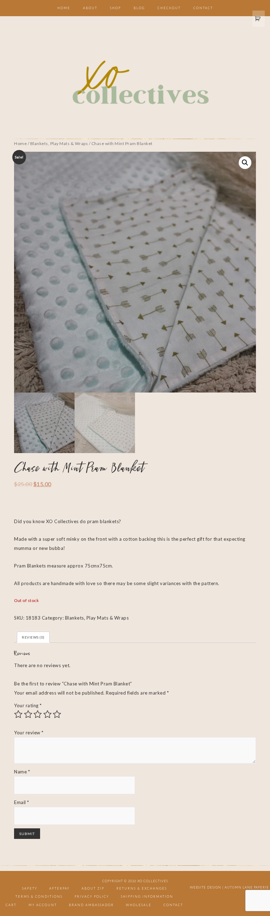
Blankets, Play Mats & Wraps (59, 143)
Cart (11, 905)
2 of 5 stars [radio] (28, 714)
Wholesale (139, 905)
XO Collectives (135, 83)
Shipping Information (147, 896)
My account (42, 905)
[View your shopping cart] (258, 19)
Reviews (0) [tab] (33, 637)
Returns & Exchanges (141, 888)
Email (21, 802)
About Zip (93, 888)
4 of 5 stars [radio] (47, 714)
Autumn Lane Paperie (247, 887)
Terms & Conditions (39, 896)
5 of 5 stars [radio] (57, 714)
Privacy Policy (92, 896)
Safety (29, 888)
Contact (173, 905)
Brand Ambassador (91, 905)
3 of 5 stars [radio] (37, 714)
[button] (245, 162)
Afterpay (59, 888)
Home (20, 143)
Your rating (28, 705)
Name (22, 771)
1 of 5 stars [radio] (18, 714)
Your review (29, 732)
